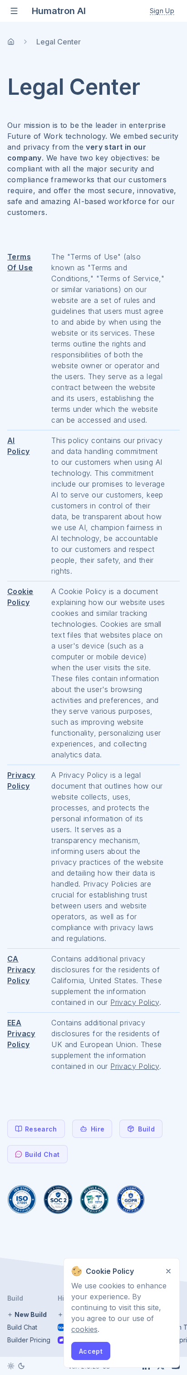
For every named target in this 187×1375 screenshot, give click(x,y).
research (41, 1129)
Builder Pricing (28, 1340)
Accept (91, 1351)
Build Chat (22, 1327)
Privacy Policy (134, 1002)
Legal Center (58, 41)
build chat (42, 1154)
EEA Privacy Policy (21, 1033)
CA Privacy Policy (21, 969)
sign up (162, 11)
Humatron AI (59, 10)
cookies (84, 1329)
